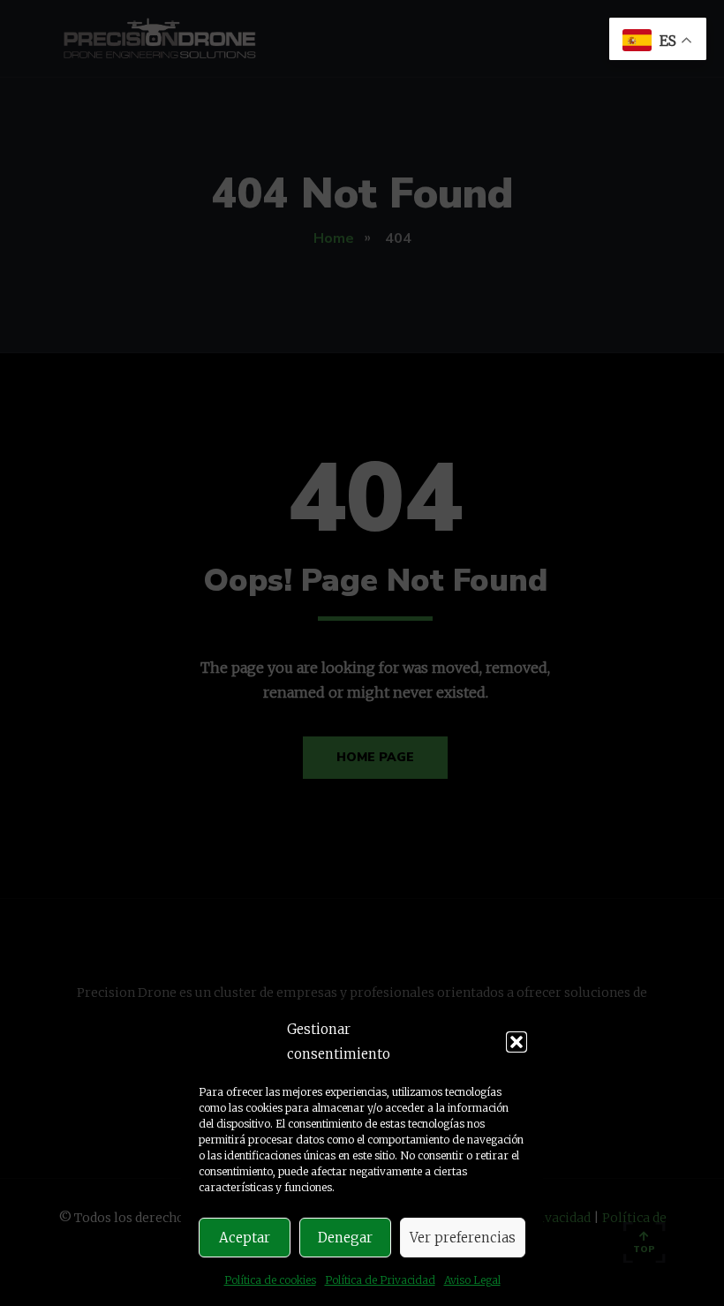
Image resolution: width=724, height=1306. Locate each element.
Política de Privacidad (380, 1280)
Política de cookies (270, 1280)
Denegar (345, 1237)
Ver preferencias (463, 1237)
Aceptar (244, 1237)
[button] (516, 1042)
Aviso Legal (472, 1280)
